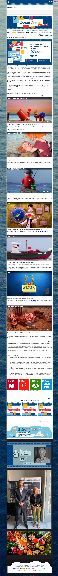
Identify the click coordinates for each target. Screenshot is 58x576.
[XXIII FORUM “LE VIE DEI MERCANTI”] (29, 499)
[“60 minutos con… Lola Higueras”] (29, 455)
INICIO (22, 7)
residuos (33, 126)
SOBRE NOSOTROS (27, 7)
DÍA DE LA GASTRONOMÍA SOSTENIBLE (29, 555)
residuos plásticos (33, 300)
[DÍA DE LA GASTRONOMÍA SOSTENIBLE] (29, 543)
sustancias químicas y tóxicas (42, 231)
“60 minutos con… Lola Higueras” (29, 468)
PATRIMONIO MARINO (38, 7)
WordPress (19, 573)
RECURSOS (44, 7)
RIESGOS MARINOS (32, 7)
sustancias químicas (18, 163)
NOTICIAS (48, 7)
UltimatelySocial (34, 575)
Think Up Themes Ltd (12, 573)
